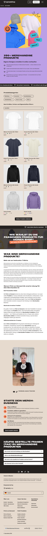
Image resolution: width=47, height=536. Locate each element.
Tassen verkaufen (21, 521)
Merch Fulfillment (21, 507)
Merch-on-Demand (7, 515)
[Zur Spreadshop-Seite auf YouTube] (22, 471)
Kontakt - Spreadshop (8, 502)
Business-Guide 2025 (8, 517)
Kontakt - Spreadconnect (9, 504)
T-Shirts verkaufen (21, 515)
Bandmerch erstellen (21, 523)
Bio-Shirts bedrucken (21, 519)
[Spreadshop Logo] (9, 2)
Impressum (33, 503)
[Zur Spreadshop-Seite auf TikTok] (25, 471)
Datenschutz (33, 505)
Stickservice (20, 505)
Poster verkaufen (21, 517)
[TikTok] (17, 392)
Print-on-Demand (7, 514)
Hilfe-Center (6, 505)
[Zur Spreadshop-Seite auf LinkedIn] (28, 471)
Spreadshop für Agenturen (22, 502)
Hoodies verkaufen (21, 514)
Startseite (2, 5)
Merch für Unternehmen (22, 504)
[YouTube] (14, 392)
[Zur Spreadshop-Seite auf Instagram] (18, 471)
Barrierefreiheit (34, 507)
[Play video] (23, 366)
